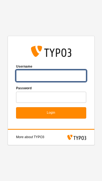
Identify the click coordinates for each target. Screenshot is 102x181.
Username (24, 66)
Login (51, 113)
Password (24, 88)
